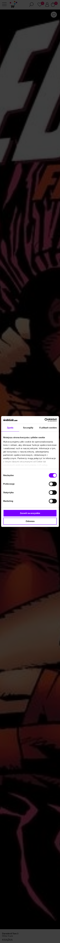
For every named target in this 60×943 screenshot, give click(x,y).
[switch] (53, 484)
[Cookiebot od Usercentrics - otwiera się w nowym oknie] (44, 420)
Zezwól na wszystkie (30, 513)
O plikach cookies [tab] (48, 427)
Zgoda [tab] (10, 427)
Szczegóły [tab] (28, 427)
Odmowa (30, 521)
